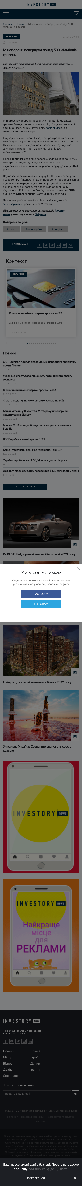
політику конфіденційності (48, 1169)
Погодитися (36, 1178)
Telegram (41, 604)
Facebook (41, 594)
